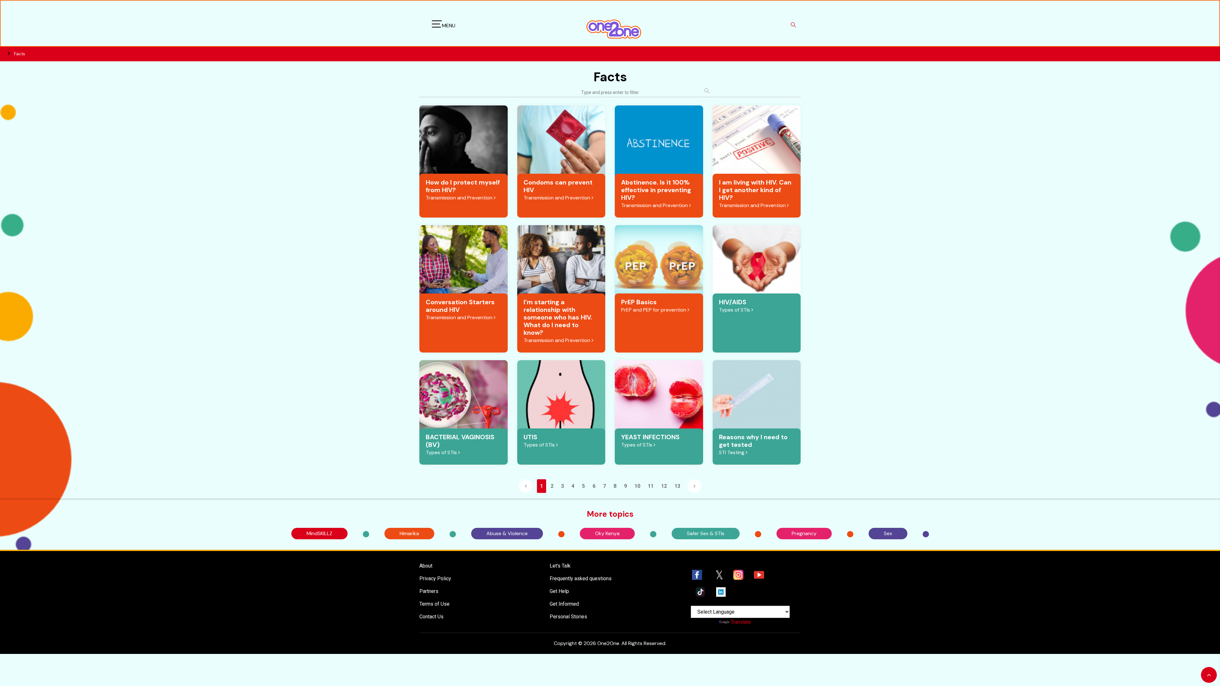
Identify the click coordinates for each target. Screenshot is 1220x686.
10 (637, 486)
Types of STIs (735, 309)
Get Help (559, 591)
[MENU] (437, 25)
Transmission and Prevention (460, 197)
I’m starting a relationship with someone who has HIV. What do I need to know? (558, 317)
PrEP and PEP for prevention (654, 309)
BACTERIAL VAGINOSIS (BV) (460, 441)
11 (651, 486)
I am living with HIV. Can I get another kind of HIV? (755, 190)
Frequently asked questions (581, 578)
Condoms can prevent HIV (558, 186)
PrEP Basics (639, 302)
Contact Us (431, 617)
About (425, 566)
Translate (741, 622)
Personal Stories (568, 617)
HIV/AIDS (732, 302)
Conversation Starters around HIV (460, 306)
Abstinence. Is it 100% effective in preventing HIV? (656, 190)
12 (664, 486)
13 (677, 486)
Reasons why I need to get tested (753, 441)
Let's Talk (560, 566)
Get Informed (564, 604)
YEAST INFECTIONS (650, 437)
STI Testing (732, 452)
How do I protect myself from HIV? (463, 186)
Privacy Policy (435, 578)
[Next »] (694, 486)
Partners (428, 591)
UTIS (530, 437)
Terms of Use (434, 604)
